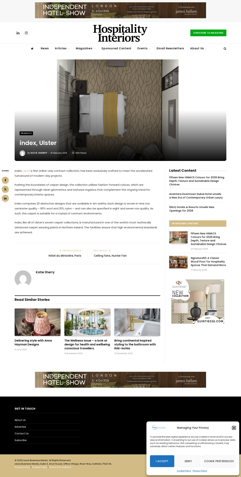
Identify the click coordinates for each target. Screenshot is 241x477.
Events (142, 48)
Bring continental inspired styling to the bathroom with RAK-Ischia (135, 344)
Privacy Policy (200, 470)
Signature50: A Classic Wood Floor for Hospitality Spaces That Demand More (208, 261)
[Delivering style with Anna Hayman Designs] (38, 322)
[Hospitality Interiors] (120, 33)
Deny (188, 461)
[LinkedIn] (5, 198)
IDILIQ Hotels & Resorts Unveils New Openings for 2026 (191, 208)
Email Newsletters (170, 48)
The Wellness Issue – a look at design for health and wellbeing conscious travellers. (87, 344)
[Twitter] (5, 189)
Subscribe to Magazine (208, 32)
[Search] (224, 49)
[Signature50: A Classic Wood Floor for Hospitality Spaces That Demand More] (178, 262)
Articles (61, 48)
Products (26, 133)
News (45, 48)
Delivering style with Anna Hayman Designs (33, 342)
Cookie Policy (184, 470)
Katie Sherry (39, 152)
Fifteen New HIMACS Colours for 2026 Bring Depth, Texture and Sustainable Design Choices (196, 181)
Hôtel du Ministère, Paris (65, 256)
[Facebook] (5, 180)
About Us (197, 48)
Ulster (26, 171)
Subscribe (21, 440)
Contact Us (22, 433)
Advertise (20, 427)
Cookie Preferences (219, 461)
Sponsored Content (116, 48)
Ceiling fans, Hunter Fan (110, 256)
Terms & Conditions (60, 467)
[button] (234, 428)
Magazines (84, 48)
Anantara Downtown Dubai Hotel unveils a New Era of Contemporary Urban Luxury (196, 195)
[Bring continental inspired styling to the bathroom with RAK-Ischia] (137, 322)
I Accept (162, 461)
